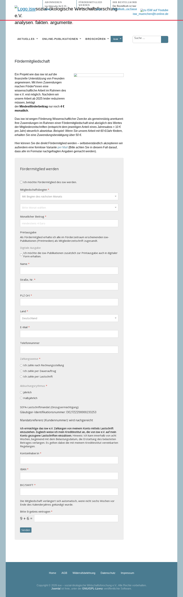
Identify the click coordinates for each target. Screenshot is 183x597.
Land (24, 311)
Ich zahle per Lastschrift (38, 376)
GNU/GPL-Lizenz (92, 588)
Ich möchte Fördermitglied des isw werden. (50, 182)
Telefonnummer (30, 342)
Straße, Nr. (27, 279)
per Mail (63, 147)
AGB (64, 572)
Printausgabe (28, 232)
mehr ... (48, 9)
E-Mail (25, 327)
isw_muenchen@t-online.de (150, 13)
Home (52, 572)
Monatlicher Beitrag (33, 216)
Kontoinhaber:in (30, 453)
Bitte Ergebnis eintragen (36, 511)
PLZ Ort (26, 295)
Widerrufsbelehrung (84, 572)
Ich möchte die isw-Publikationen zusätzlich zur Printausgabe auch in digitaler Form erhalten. (70, 254)
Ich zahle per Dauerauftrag (39, 370)
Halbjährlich (30, 398)
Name (24, 263)
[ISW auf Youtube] (153, 9)
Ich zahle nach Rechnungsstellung (43, 365)
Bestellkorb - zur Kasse (125, 9)
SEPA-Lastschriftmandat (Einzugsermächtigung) (49, 407)
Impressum (127, 572)
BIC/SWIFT (28, 485)
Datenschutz (108, 572)
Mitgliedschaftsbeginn (34, 189)
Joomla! (56, 588)
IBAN (24, 469)
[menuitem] (27, 39)
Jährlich (27, 392)
